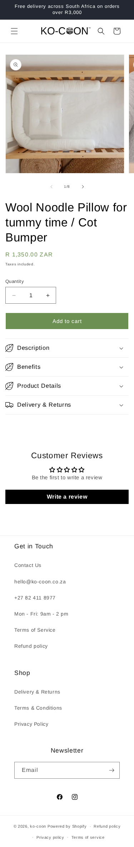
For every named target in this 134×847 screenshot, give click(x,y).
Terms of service (88, 837)
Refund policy (31, 646)
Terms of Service (35, 630)
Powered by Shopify (67, 826)
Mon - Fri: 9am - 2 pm (41, 614)
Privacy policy (50, 837)
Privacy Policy (31, 724)
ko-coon (38, 826)
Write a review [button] (67, 497)
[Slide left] (51, 187)
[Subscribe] (111, 770)
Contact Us (27, 565)
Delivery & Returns (37, 692)
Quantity (14, 281)
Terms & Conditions (38, 708)
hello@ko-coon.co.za (40, 581)
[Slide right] (83, 187)
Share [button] (20, 428)
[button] (14, 31)
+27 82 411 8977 (35, 598)
